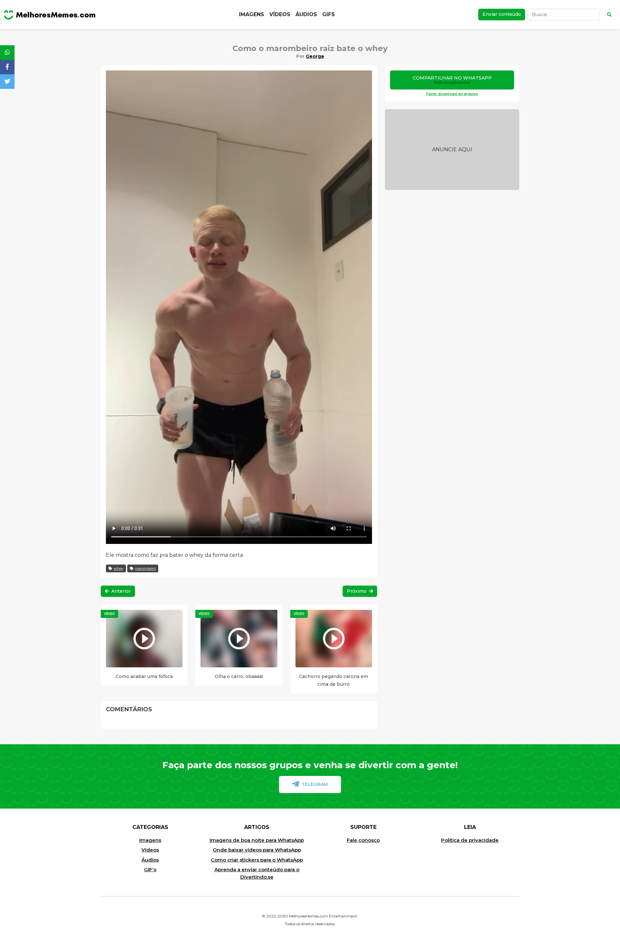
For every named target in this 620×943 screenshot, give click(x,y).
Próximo (357, 591)
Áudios (306, 14)
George (315, 56)
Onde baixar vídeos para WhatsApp (257, 850)
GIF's (150, 869)
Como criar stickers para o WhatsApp (257, 860)
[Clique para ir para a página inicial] (50, 14)
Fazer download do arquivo (452, 93)
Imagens (251, 14)
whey (118, 568)
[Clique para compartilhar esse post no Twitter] (7, 81)
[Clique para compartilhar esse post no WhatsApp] (7, 52)
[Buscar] (609, 14)
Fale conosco (363, 840)
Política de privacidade (470, 840)
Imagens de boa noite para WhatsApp (257, 840)
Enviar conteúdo (501, 14)
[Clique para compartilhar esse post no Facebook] (7, 67)
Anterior (120, 591)
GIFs (328, 14)
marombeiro (145, 568)
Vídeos (279, 14)
